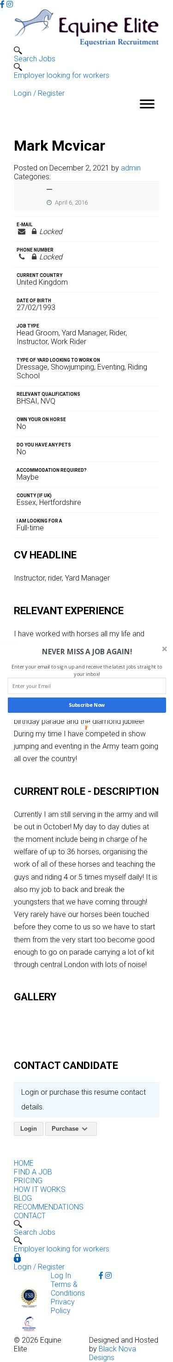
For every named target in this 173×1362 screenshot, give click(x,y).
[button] (86, 651)
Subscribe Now (86, 705)
